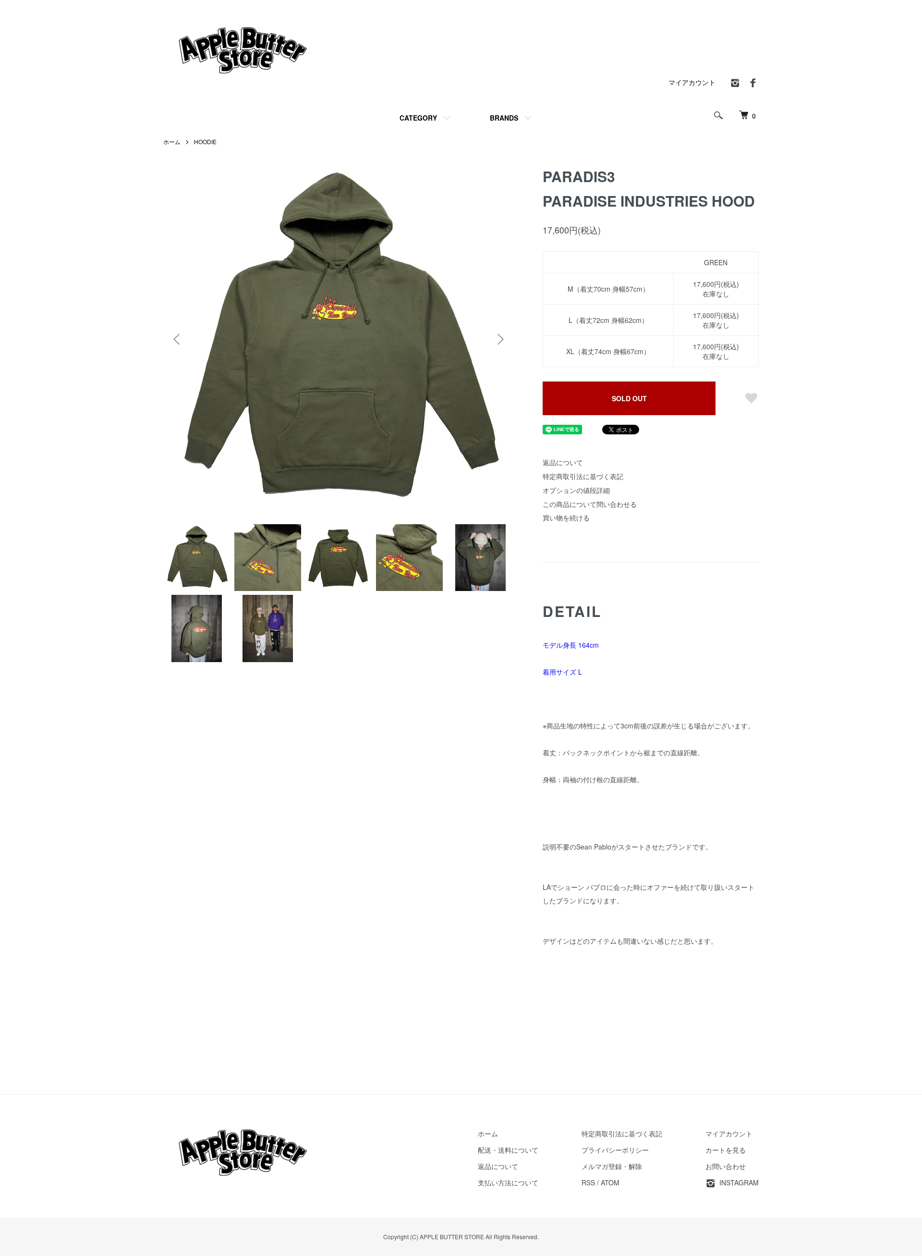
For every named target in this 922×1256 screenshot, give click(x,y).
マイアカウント (692, 82)
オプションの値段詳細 (576, 490)
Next (499, 339)
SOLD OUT (629, 398)
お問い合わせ (725, 1166)
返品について (563, 462)
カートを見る (725, 1150)
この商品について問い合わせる (590, 504)
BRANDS (504, 118)
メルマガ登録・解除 (612, 1166)
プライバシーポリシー (615, 1150)
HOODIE (205, 141)
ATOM (610, 1182)
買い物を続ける (566, 517)
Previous (177, 339)
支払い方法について (508, 1182)
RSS (588, 1182)
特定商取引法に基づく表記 (583, 476)
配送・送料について (508, 1150)
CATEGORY (418, 118)
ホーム (172, 141)
